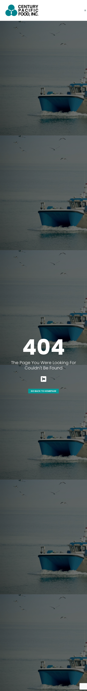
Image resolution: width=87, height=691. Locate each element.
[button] (85, 10)
